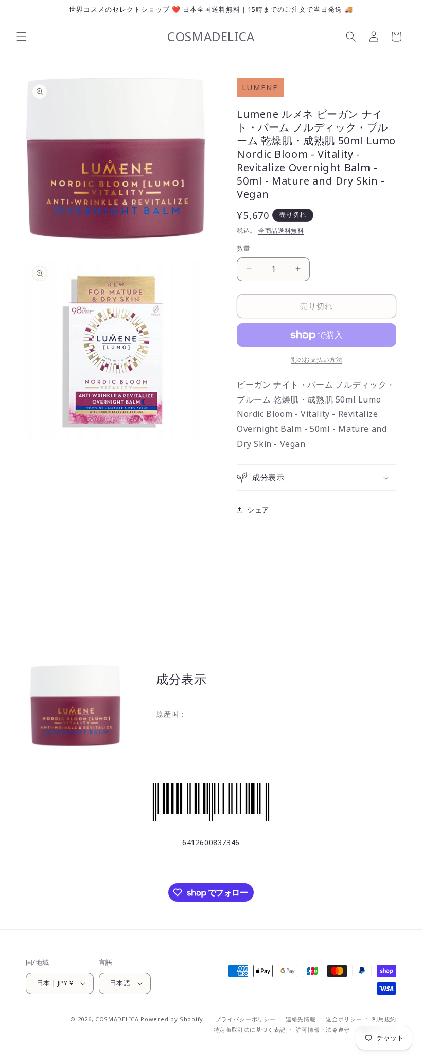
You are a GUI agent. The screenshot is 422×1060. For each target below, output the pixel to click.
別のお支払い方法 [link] (316, 359)
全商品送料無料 (281, 230)
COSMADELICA (117, 1019)
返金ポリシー (344, 1019)
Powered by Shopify (171, 1019)
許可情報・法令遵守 (323, 1029)
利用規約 (384, 1019)
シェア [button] (258, 510)
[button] (21, 36)
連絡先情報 (301, 1019)
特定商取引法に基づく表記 (250, 1029)
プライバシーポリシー (245, 1019)
